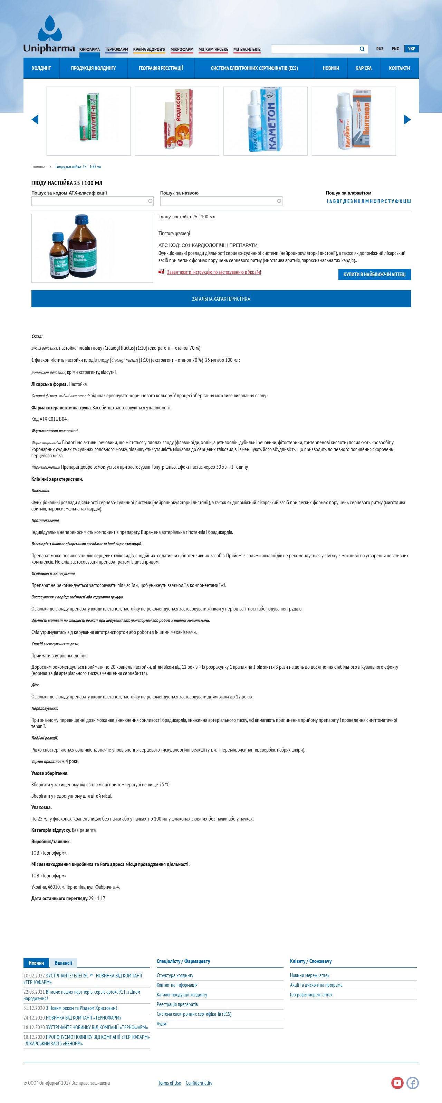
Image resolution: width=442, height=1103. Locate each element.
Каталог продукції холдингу (182, 994)
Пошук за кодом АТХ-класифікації (69, 193)
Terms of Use (169, 1083)
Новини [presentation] (36, 962)
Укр (411, 49)
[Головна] (49, 34)
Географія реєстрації (161, 68)
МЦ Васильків (247, 49)
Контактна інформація (177, 985)
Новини (331, 68)
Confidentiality (199, 1083)
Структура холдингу (175, 975)
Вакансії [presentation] (63, 962)
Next (407, 119)
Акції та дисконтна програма (316, 985)
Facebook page (412, 1083)
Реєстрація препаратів (177, 1004)
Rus (379, 49)
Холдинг (41, 68)
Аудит (162, 1023)
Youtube (397, 1083)
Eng (395, 49)
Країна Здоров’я (149, 49)
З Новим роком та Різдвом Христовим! (70, 1008)
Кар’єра (364, 68)
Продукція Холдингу (93, 68)
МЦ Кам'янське (213, 49)
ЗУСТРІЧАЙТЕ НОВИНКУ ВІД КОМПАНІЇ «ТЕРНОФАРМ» (85, 1027)
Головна (38, 166)
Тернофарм (116, 49)
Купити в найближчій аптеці (375, 274)
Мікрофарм (182, 49)
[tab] (221, 299)
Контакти (399, 68)
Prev (34, 119)
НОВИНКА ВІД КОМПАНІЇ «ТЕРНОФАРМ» (72, 1017)
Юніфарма (89, 49)
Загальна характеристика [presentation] (221, 298)
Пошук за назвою (179, 193)
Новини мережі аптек (309, 975)
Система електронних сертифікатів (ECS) (254, 68)
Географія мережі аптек (311, 994)
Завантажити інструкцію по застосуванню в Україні (214, 272)
